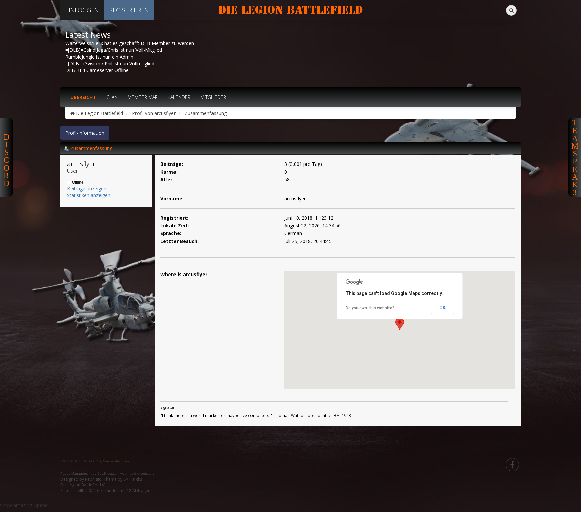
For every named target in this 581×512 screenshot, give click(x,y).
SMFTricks (132, 479)
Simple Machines (116, 461)
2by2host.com (108, 473)
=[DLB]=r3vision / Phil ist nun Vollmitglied (109, 63)
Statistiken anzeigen (88, 195)
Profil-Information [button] (84, 133)
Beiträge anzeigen (86, 188)
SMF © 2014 (91, 461)
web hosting (129, 473)
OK (442, 307)
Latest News (88, 34)
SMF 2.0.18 (69, 461)
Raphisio (93, 479)
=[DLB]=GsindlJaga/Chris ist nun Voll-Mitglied (113, 50)
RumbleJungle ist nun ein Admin (99, 56)
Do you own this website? (370, 308)
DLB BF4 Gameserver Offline (97, 70)
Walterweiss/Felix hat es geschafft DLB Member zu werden (129, 43)
